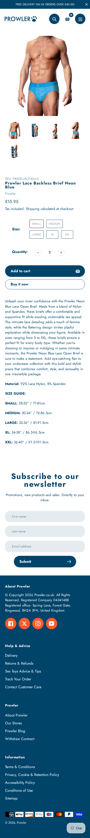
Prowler (10, 193)
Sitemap (11, 798)
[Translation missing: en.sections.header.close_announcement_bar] (86, 4)
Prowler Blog (15, 731)
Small (36, 224)
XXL (67, 234)
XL (52, 234)
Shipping (32, 208)
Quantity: (20, 251)
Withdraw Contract (19, 738)
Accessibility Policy (20, 782)
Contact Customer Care (23, 687)
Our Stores (13, 723)
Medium (54, 224)
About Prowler (16, 715)
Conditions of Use (19, 790)
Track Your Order (18, 679)
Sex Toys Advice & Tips (23, 671)
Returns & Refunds (19, 663)
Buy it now (19, 284)
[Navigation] (80, 19)
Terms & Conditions (20, 766)
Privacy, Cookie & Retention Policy (32, 774)
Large (36, 234)
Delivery (11, 655)
